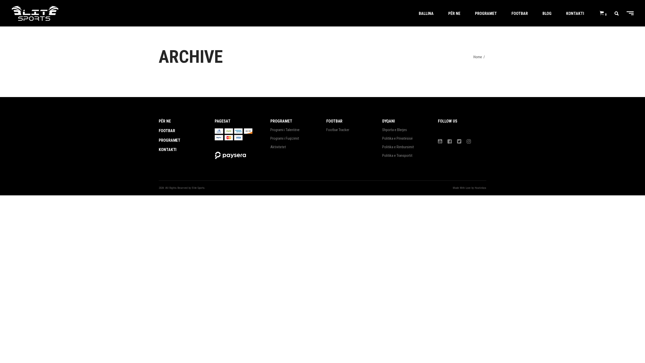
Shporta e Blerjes (394, 130)
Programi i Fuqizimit (284, 138)
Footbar (167, 130)
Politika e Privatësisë (397, 138)
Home (477, 57)
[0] (602, 13)
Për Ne (165, 121)
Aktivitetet (278, 147)
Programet (169, 140)
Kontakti (167, 149)
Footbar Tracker (337, 130)
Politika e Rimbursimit (398, 147)
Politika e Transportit (397, 155)
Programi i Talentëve (285, 130)
